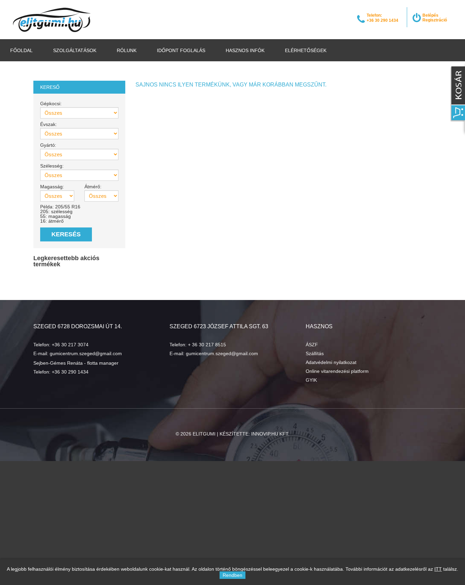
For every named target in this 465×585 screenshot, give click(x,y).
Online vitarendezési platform (337, 371)
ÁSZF (312, 344)
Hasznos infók (245, 50)
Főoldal (21, 50)
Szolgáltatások (74, 50)
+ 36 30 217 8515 (207, 344)
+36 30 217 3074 (70, 344)
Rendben (232, 575)
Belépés (430, 15)
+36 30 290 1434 (70, 372)
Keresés (66, 234)
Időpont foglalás (181, 50)
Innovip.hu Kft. (270, 434)
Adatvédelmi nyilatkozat (331, 362)
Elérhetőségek (305, 50)
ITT (438, 569)
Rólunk (127, 50)
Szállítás (315, 353)
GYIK (311, 380)
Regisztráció (434, 20)
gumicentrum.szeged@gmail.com (86, 353)
